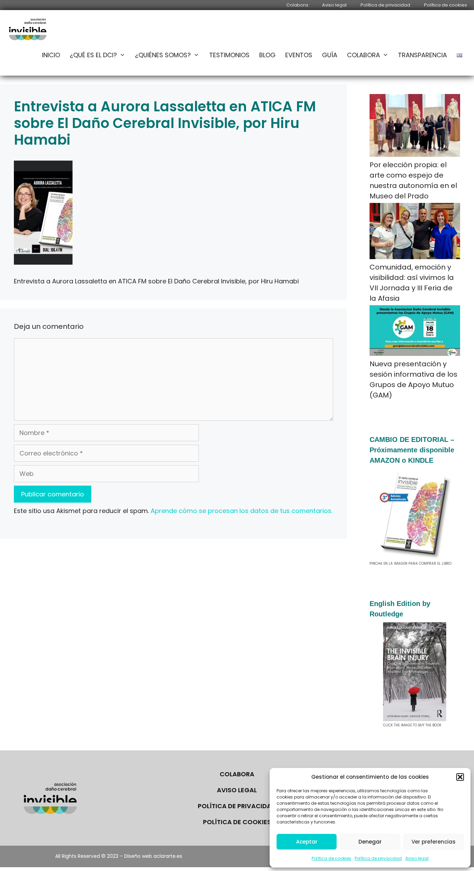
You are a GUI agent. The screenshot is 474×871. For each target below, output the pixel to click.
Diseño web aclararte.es (153, 856)
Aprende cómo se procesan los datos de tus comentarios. (241, 510)
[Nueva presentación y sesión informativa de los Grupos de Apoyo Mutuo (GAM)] (415, 332)
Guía (329, 55)
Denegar (370, 841)
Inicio (51, 55)
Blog (267, 55)
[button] (460, 777)
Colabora (297, 5)
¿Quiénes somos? (163, 55)
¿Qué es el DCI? (93, 55)
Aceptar (307, 841)
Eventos (298, 55)
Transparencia (422, 55)
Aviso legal (417, 858)
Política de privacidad (378, 858)
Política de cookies (331, 858)
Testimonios (229, 55)
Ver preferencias (434, 841)
